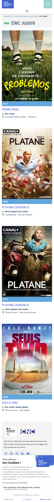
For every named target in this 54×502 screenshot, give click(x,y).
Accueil (7, 16)
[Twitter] (17, 454)
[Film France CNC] (8, 4)
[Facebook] (6, 454)
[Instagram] (11, 454)
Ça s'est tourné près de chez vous (24, 16)
